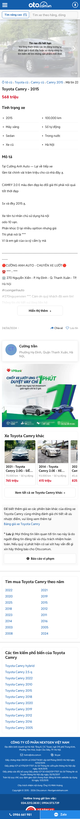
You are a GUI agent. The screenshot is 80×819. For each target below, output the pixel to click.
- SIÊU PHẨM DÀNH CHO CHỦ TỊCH (19, 469)
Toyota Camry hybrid (20, 666)
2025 (8, 603)
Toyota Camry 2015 (18, 691)
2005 (44, 627)
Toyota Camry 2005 (19, 728)
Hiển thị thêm (39, 311)
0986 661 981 (22, 815)
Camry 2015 (55, 82)
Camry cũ (37, 82)
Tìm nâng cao (13, 14)
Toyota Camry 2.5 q (18, 672)
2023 (8, 615)
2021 (44, 590)
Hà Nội (49, 145)
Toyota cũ (21, 82)
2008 (9, 633)
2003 (9, 627)
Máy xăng (12, 127)
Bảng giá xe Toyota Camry (22, 524)
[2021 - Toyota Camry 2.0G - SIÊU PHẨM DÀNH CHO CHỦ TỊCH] (20, 451)
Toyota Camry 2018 (18, 697)
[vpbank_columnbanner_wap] (40, 395)
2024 (44, 633)
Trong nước (52, 136)
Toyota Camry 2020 (19, 703)
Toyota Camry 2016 (18, 722)
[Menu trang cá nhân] (75, 5)
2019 (44, 596)
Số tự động (52, 127)
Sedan (10, 136)
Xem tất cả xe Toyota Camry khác (39, 493)
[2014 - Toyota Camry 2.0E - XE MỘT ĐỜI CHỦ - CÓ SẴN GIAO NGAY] (53, 451)
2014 (8, 621)
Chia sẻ (58, 328)
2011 (44, 615)
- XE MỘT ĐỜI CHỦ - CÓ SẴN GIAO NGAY (53, 469)
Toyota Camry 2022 (19, 678)
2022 (8, 590)
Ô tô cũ (7, 82)
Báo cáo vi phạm (42, 559)
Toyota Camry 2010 (18, 684)
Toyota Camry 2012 (18, 715)
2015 (9, 118)
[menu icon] (4, 5)
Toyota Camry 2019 (18, 709)
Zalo (63, 814)
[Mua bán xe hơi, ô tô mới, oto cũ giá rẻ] (40, 4)
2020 (9, 596)
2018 (8, 609)
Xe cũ (10, 145)
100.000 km (53, 118)
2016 (44, 621)
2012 (44, 609)
